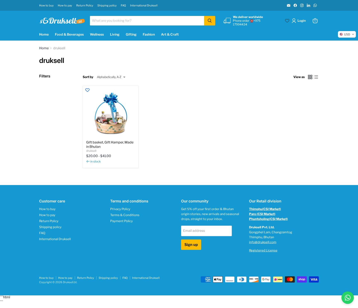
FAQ (123, 5)
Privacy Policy (120, 209)
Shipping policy (107, 5)
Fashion (149, 34)
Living (115, 34)
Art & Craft (170, 34)
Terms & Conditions (124, 215)
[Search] (209, 20)
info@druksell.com (262, 242)
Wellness (97, 34)
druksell (91, 150)
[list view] (316, 77)
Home (44, 34)
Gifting (131, 34)
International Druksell (143, 5)
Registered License (263, 250)
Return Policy (84, 5)
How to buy (46, 5)
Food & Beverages (69, 34)
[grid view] (310, 77)
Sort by (88, 77)
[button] (299, 20)
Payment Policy (121, 221)
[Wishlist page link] (287, 21)
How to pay (65, 5)
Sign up (191, 244)
